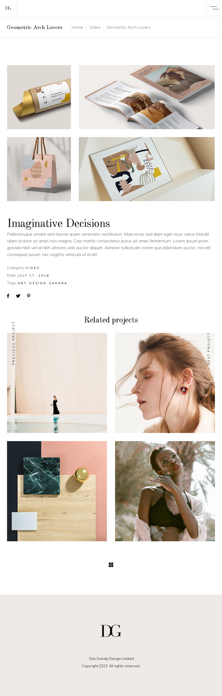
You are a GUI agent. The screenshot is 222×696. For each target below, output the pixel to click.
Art (22, 283)
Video (94, 27)
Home (77, 27)
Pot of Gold (57, 494)
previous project (13, 343)
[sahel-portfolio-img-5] (147, 169)
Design (37, 283)
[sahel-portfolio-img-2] (147, 97)
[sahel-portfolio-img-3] (39, 97)
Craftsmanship (165, 494)
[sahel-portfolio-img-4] (39, 169)
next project (209, 348)
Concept (48, 376)
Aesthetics (165, 385)
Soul (57, 385)
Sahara (58, 283)
